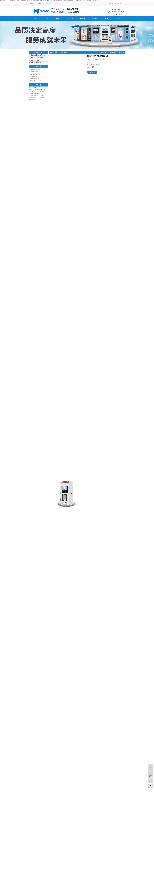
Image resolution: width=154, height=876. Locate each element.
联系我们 (118, 18)
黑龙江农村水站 (34, 60)
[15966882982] (150, 771)
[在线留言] (150, 781)
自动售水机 (59, 18)
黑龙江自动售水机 (35, 62)
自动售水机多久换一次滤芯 (35, 80)
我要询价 (92, 72)
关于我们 (46, 18)
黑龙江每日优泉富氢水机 (37, 55)
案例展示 (82, 18)
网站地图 (116, 3)
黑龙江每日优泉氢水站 (36, 57)
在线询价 (106, 18)
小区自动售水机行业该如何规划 (36, 71)
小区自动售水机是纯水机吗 (35, 78)
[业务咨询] (150, 766)
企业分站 (111, 3)
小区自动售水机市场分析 (35, 69)
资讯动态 (94, 18)
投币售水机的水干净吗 (35, 76)
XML (124, 3)
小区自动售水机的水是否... (35, 74)
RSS (121, 3)
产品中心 (70, 18)
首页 (35, 18)
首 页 (109, 52)
